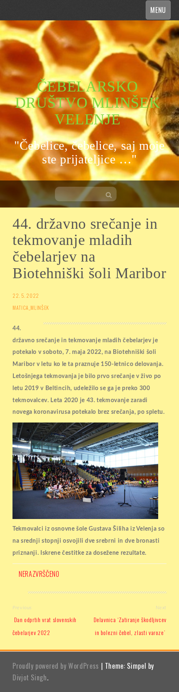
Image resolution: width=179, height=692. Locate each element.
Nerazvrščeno (39, 574)
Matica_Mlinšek (30, 307)
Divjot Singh (29, 677)
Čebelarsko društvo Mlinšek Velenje (87, 103)
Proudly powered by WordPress (55, 666)
